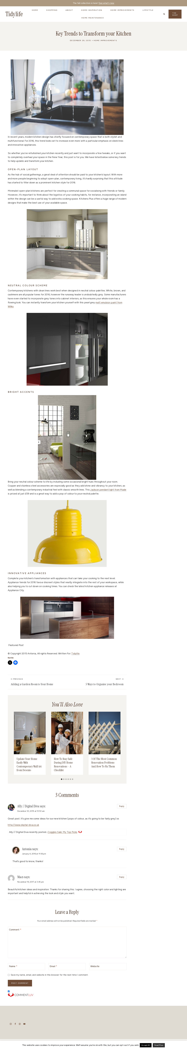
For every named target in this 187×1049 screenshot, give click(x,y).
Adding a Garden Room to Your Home (32, 682)
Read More (158, 1045)
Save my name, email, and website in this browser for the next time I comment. (49, 975)
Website (94, 966)
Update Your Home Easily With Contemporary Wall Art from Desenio (29, 764)
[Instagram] (11, 1024)
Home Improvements (105, 40)
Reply (121, 806)
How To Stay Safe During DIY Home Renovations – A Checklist (63, 764)
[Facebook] (15, 1024)
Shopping (51, 10)
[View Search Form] (164, 14)
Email (53, 966)
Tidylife (75, 653)
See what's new (106, 3)
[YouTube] (24, 1024)
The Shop (175, 14)
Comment (15, 929)
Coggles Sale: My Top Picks (62, 832)
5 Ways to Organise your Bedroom (104, 682)
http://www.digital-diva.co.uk (23, 825)
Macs (20, 877)
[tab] (61, 779)
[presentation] (30, 733)
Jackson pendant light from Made (108, 489)
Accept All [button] (145, 1045)
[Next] (116, 743)
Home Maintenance (92, 18)
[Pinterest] (20, 1024)
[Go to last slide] (18, 743)
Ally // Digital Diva (28, 806)
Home (35, 10)
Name (13, 966)
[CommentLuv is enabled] (67, 995)
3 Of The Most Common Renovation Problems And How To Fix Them (104, 762)
